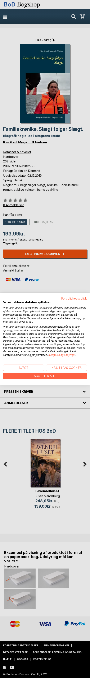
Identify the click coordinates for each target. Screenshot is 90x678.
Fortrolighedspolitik (74, 298)
